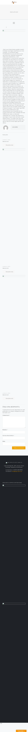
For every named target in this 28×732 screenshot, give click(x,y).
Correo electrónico (8, 435)
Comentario (6, 415)
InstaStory (6, 141)
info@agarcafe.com (17, 471)
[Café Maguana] (14, 2)
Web (4, 441)
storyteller (15, 127)
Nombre (5, 429)
